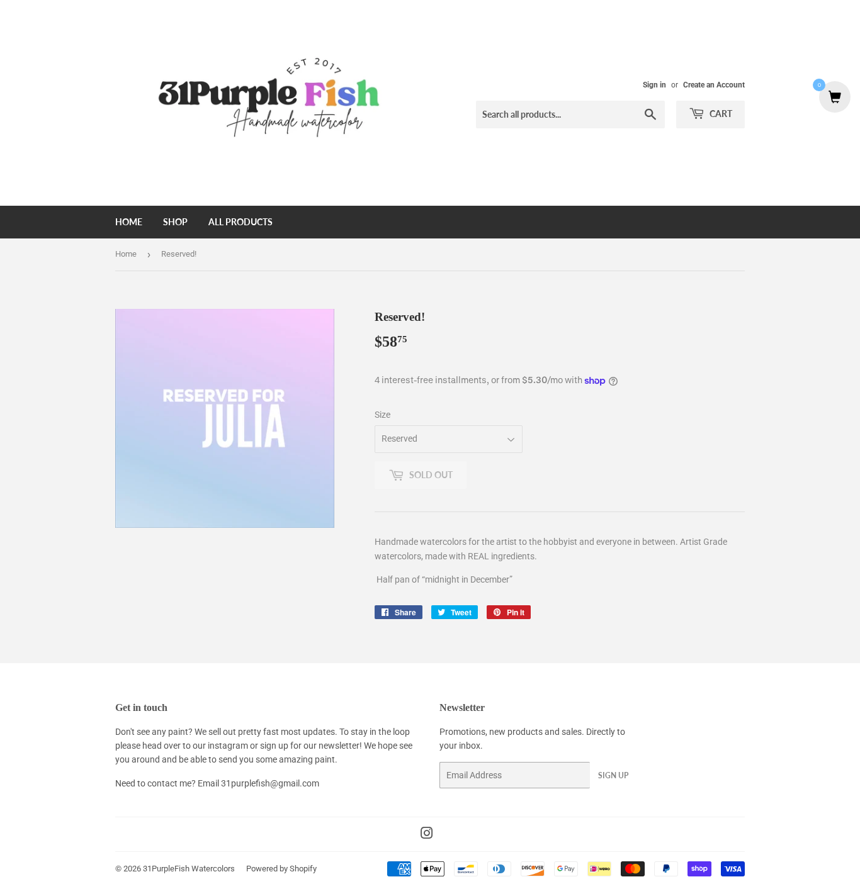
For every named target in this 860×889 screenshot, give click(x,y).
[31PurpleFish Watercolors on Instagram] (427, 835)
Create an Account (714, 85)
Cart (720, 113)
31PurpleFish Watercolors (189, 868)
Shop (175, 221)
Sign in (654, 85)
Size (382, 415)
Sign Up (613, 775)
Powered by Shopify (281, 868)
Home (128, 221)
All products (240, 221)
